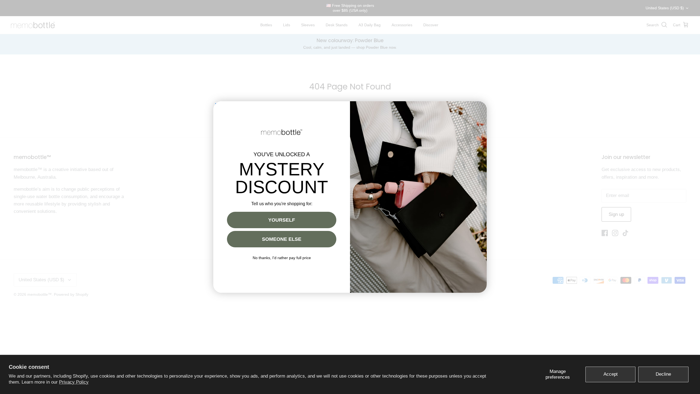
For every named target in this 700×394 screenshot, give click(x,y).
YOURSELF (281, 220)
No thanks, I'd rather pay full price (282, 258)
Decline (663, 374)
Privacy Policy (74, 382)
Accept (610, 374)
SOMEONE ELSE (281, 239)
